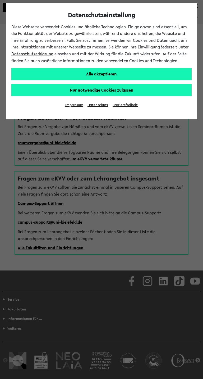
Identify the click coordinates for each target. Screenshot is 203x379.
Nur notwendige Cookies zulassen (101, 90)
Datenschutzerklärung (32, 54)
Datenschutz (97, 104)
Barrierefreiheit (125, 104)
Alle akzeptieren (101, 74)
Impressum (74, 104)
